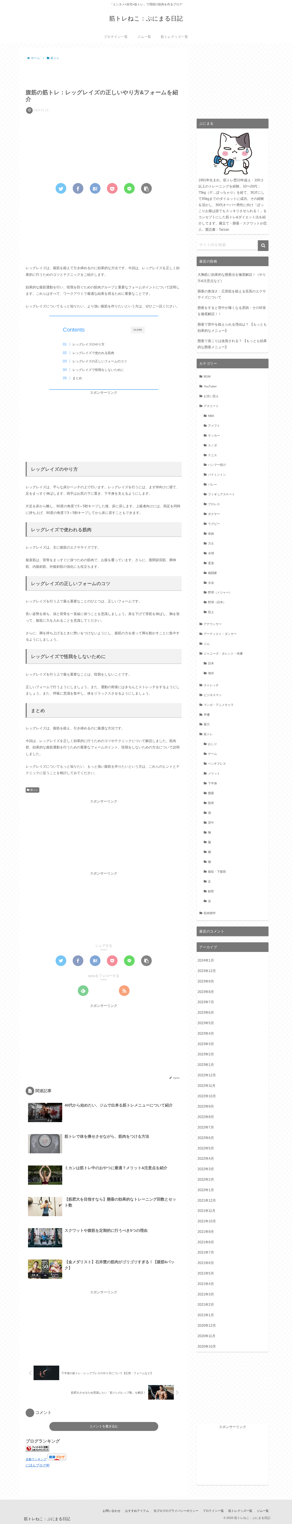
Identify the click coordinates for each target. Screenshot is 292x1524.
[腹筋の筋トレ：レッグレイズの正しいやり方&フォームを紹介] (95, 188)
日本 (211, 663)
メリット (214, 773)
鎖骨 (211, 891)
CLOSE (138, 330)
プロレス (214, 504)
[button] (263, 245)
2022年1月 (206, 1190)
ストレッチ (211, 685)
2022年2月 (206, 1179)
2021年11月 (206, 1211)
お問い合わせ (112, 1510)
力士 (211, 543)
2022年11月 (206, 1085)
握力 (207, 724)
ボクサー (214, 514)
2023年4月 (206, 1033)
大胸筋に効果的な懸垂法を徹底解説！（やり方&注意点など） (232, 278)
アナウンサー (213, 624)
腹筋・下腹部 (217, 871)
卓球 (211, 553)
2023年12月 (207, 971)
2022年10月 (207, 1096)
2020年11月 (206, 1336)
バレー (212, 484)
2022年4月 (206, 1158)
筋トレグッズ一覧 (240, 1510)
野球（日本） (217, 602)
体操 (211, 533)
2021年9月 (206, 1231)
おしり (212, 744)
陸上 (211, 612)
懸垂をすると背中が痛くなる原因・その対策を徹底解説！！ (232, 311)
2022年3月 (206, 1169)
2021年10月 (207, 1221)
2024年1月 (206, 960)
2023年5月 (206, 1023)
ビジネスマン (213, 695)
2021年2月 (206, 1304)
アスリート (211, 406)
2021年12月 (207, 1200)
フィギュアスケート (221, 494)
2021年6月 (206, 1263)
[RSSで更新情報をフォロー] (124, 990)
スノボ (212, 445)
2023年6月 (206, 1012)
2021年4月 (206, 1284)
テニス (212, 455)
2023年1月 (206, 1065)
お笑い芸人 (211, 396)
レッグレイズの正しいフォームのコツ (99, 361)
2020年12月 (207, 1325)
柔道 (211, 563)
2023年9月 (206, 981)
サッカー (214, 435)
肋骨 (211, 803)
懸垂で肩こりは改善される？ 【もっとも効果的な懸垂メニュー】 (232, 344)
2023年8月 (206, 992)
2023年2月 (206, 1054)
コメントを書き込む (103, 1426)
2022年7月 (206, 1127)
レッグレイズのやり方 (88, 344)
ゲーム (212, 753)
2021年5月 (206, 1273)
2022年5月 (206, 1148)
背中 (211, 822)
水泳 (211, 582)
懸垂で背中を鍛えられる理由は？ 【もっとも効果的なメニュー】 (232, 327)
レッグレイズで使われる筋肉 (93, 353)
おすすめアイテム (137, 1510)
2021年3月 (206, 1294)
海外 (211, 673)
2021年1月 (206, 1315)
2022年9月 (206, 1106)
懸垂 (211, 793)
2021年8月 (206, 1242)
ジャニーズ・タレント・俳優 (223, 653)
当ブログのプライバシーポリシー (175, 1510)
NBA (211, 416)
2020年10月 (207, 1346)
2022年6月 (206, 1138)
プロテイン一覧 (213, 1510)
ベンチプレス (217, 763)
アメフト (214, 425)
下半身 (212, 783)
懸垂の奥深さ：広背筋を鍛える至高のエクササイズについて (232, 294)
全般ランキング (36, 1459)
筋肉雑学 (210, 913)
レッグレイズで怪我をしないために (98, 370)
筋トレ (34, 789)
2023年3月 (206, 1044)
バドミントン (217, 474)
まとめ (77, 378)
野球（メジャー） (220, 592)
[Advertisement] (104, 73)
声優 (207, 714)
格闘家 (212, 573)
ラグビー (214, 523)
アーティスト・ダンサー (220, 634)
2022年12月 (207, 1075)
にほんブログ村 (38, 1465)
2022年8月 (206, 1117)
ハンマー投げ (217, 464)
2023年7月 (206, 1002)
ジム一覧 (263, 1510)
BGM (207, 376)
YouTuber (210, 386)
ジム (207, 643)
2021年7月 (206, 1252)
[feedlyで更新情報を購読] (83, 990)
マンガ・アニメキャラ (219, 705)
